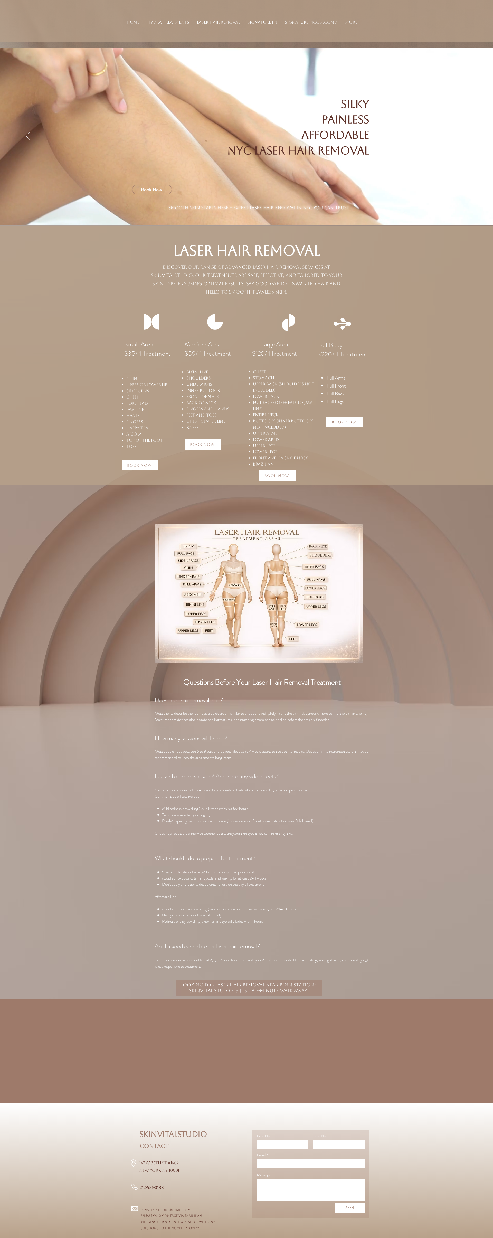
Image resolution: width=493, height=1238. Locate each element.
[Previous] (28, 136)
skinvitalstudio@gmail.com (165, 1210)
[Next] (465, 136)
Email (261, 1155)
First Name (266, 1136)
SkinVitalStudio (173, 1134)
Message (264, 1175)
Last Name (322, 1136)
